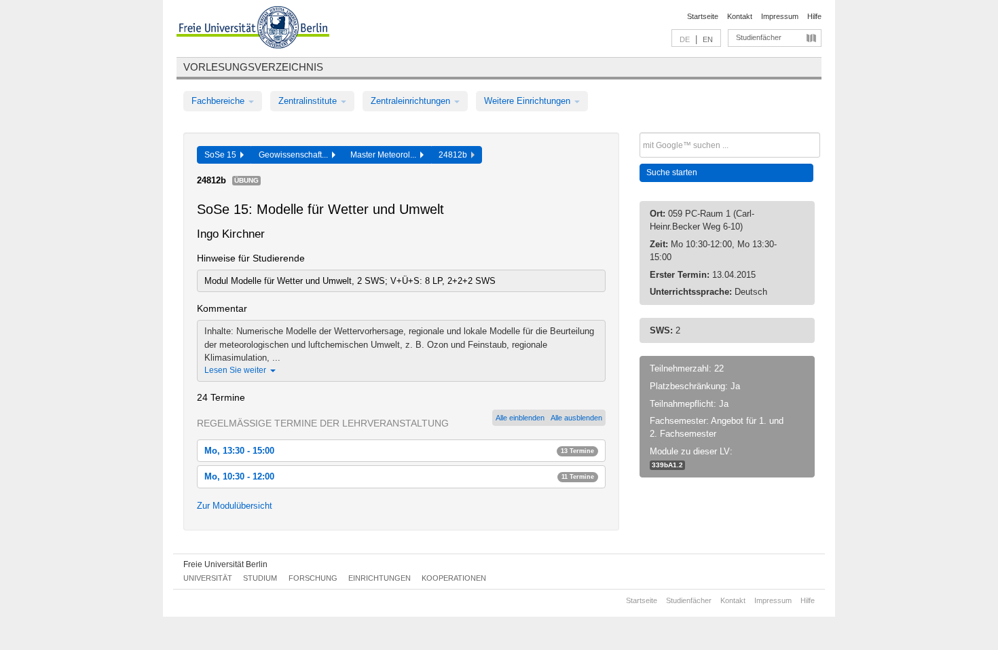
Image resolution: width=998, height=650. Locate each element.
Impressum (779, 16)
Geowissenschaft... (295, 155)
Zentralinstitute (308, 101)
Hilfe (814, 16)
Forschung (313, 578)
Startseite (702, 16)
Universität (207, 578)
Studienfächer (758, 37)
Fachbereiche (219, 101)
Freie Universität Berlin (225, 564)
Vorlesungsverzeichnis (253, 67)
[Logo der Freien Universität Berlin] (253, 29)
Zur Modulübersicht (234, 506)
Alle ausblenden (576, 418)
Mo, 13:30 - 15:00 (399, 451)
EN (708, 39)
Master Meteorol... (385, 155)
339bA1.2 (667, 465)
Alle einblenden (520, 418)
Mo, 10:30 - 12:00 (399, 476)
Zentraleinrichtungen (412, 101)
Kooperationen (454, 578)
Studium (260, 578)
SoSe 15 (222, 155)
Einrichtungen (379, 578)
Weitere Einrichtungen (528, 101)
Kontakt (739, 16)
